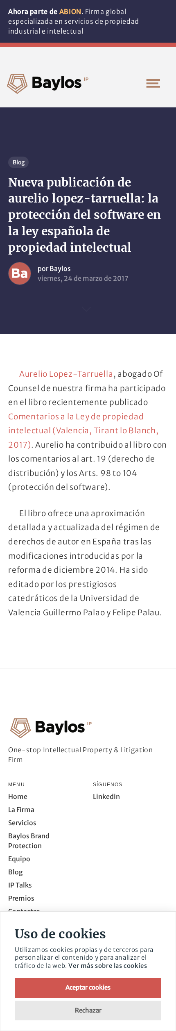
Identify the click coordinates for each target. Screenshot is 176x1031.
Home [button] (17, 796)
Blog (19, 162)
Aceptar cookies (88, 987)
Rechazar (88, 1010)
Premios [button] (21, 898)
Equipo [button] (19, 859)
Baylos (60, 268)
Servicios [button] (22, 823)
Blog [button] (15, 872)
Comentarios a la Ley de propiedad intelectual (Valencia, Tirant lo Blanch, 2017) (83, 431)
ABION (70, 11)
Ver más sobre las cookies (107, 966)
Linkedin (106, 796)
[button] (153, 83)
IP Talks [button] (20, 885)
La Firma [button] (21, 810)
